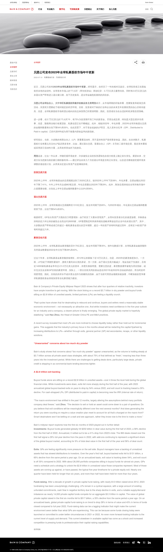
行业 (40, 9)
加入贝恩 (113, 9)
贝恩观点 (88, 9)
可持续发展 (74, 9)
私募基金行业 (49, 77)
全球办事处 (13, 2)
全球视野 (13, 67)
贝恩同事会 (25, 2)
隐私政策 (117, 542)
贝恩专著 (13, 84)
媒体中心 (37, 2)
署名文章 (13, 75)
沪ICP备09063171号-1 (45, 550)
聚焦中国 (13, 62)
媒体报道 (13, 80)
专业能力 (51, 9)
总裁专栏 (13, 71)
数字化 (62, 9)
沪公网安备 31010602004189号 (63, 550)
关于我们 (100, 9)
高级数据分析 (61, 77)
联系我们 (47, 2)
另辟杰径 (13, 89)
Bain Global (149, 2)
